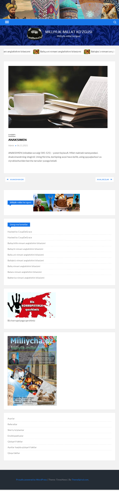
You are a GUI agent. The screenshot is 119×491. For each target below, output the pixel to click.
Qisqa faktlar (14, 453)
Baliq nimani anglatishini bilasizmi (24, 266)
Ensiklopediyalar (16, 435)
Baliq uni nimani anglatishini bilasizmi (51, 51)
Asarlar (11, 418)
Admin (11, 145)
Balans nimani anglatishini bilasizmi (25, 272)
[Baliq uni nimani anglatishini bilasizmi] (27, 51)
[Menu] (7, 22)
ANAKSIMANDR (17, 179)
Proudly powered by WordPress (31, 479)
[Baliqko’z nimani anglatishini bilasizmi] (77, 51)
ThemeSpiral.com (80, 479)
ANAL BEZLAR (103, 179)
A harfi (11, 135)
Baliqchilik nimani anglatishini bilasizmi (27, 243)
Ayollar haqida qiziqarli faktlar (22, 447)
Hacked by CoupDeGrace (20, 231)
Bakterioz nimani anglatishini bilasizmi (26, 277)
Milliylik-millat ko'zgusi (68, 32)
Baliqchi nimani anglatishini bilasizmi (25, 249)
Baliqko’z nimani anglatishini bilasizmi (26, 260)
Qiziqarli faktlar (15, 441)
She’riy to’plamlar (16, 430)
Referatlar (12, 424)
